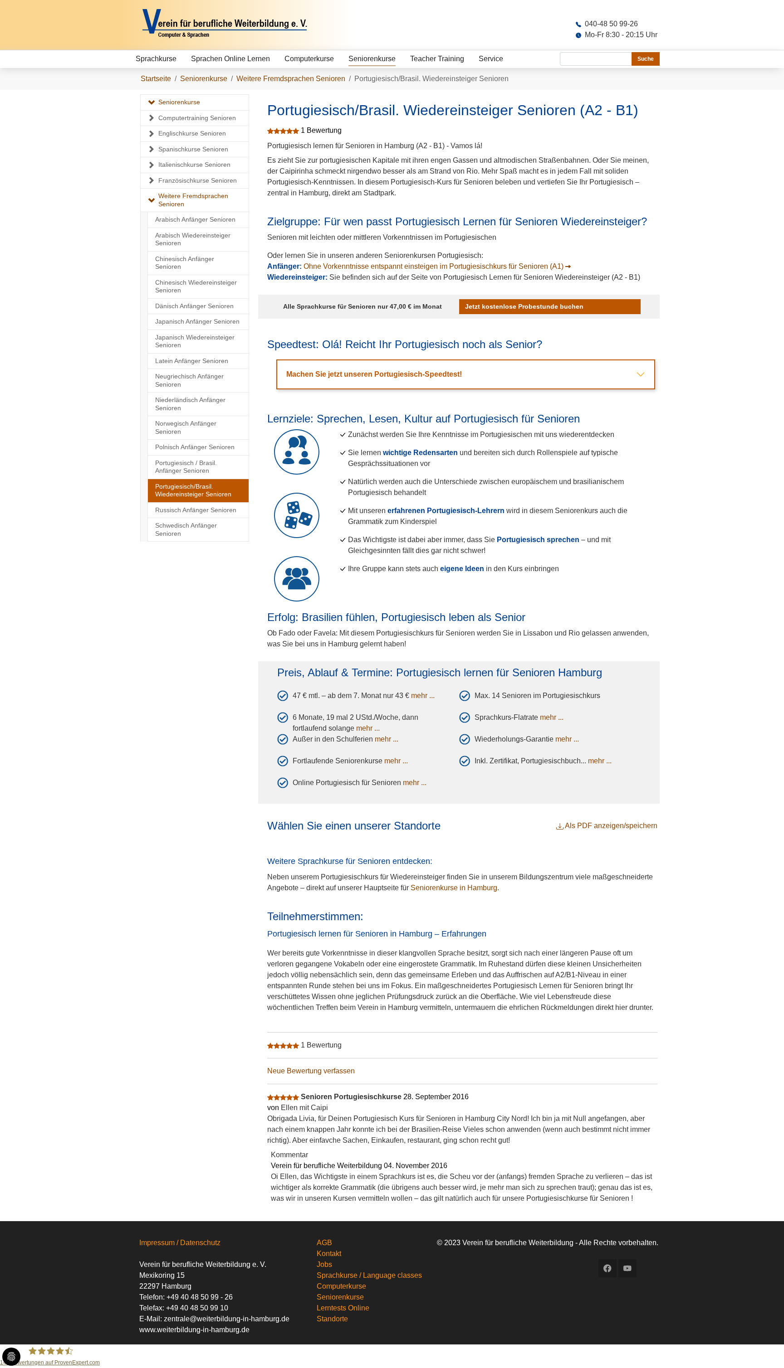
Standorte (332, 1319)
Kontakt (329, 1253)
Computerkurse (341, 1286)
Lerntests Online (343, 1308)
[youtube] (627, 1268)
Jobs (324, 1264)
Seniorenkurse (340, 1297)
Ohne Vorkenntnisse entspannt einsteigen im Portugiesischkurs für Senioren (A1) (434, 266)
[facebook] (607, 1268)
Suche (645, 59)
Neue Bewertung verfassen (311, 1071)
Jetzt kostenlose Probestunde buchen (524, 306)
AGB (324, 1243)
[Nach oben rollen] (764, 1348)
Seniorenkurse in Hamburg (454, 888)
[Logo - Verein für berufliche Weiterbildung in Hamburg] (236, 25)
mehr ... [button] (423, 695)
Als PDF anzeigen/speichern (610, 826)
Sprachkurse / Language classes (369, 1275)
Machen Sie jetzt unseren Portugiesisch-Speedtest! (374, 374)
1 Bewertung (321, 130)
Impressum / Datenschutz (179, 1243)
